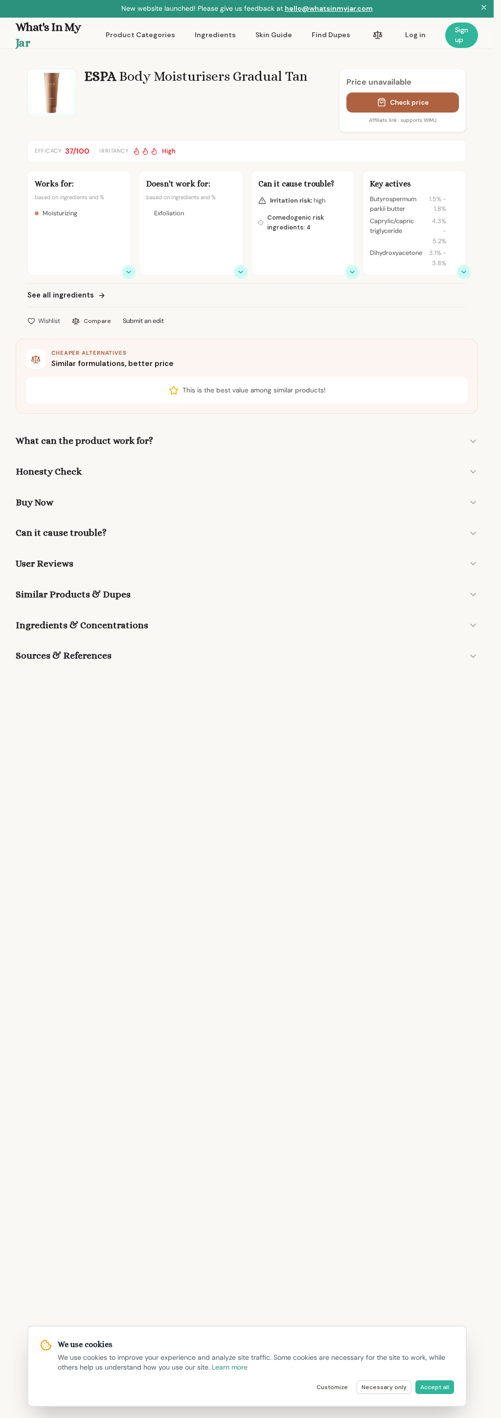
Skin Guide (273, 34)
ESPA (100, 76)
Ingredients (215, 34)
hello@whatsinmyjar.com (329, 8)
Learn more (230, 1367)
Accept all (434, 1387)
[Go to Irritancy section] (352, 272)
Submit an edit (143, 321)
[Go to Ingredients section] (464, 272)
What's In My (48, 34)
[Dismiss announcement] (484, 8)
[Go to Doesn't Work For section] (241, 272)
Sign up (461, 34)
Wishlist (49, 321)
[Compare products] (378, 35)
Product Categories (140, 34)
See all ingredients (60, 295)
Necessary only (384, 1387)
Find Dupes (331, 34)
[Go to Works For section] (129, 272)
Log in (415, 34)
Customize (332, 1387)
